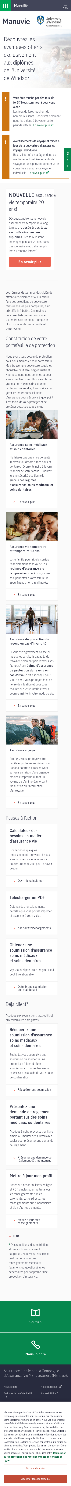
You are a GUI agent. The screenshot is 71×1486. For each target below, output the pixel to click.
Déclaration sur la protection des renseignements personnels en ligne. (35, 1456)
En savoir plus (41, 125)
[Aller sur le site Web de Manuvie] (17, 21)
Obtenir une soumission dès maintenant (32, 988)
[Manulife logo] (5, 5)
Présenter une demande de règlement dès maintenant (34, 1158)
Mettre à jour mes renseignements (29, 1221)
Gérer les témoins (35, 1468)
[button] (30, 262)
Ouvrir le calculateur (31, 881)
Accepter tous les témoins (35, 1479)
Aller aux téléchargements (34, 928)
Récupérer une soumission (34, 1090)
